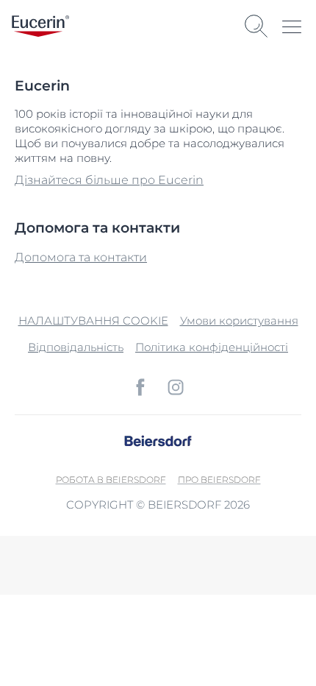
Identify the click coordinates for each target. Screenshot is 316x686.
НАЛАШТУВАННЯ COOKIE (93, 321)
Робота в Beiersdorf (111, 479)
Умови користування (239, 321)
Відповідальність (75, 347)
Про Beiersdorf (219, 479)
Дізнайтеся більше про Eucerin (109, 180)
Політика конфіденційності (211, 347)
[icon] (140, 387)
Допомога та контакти (81, 257)
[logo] (40, 26)
